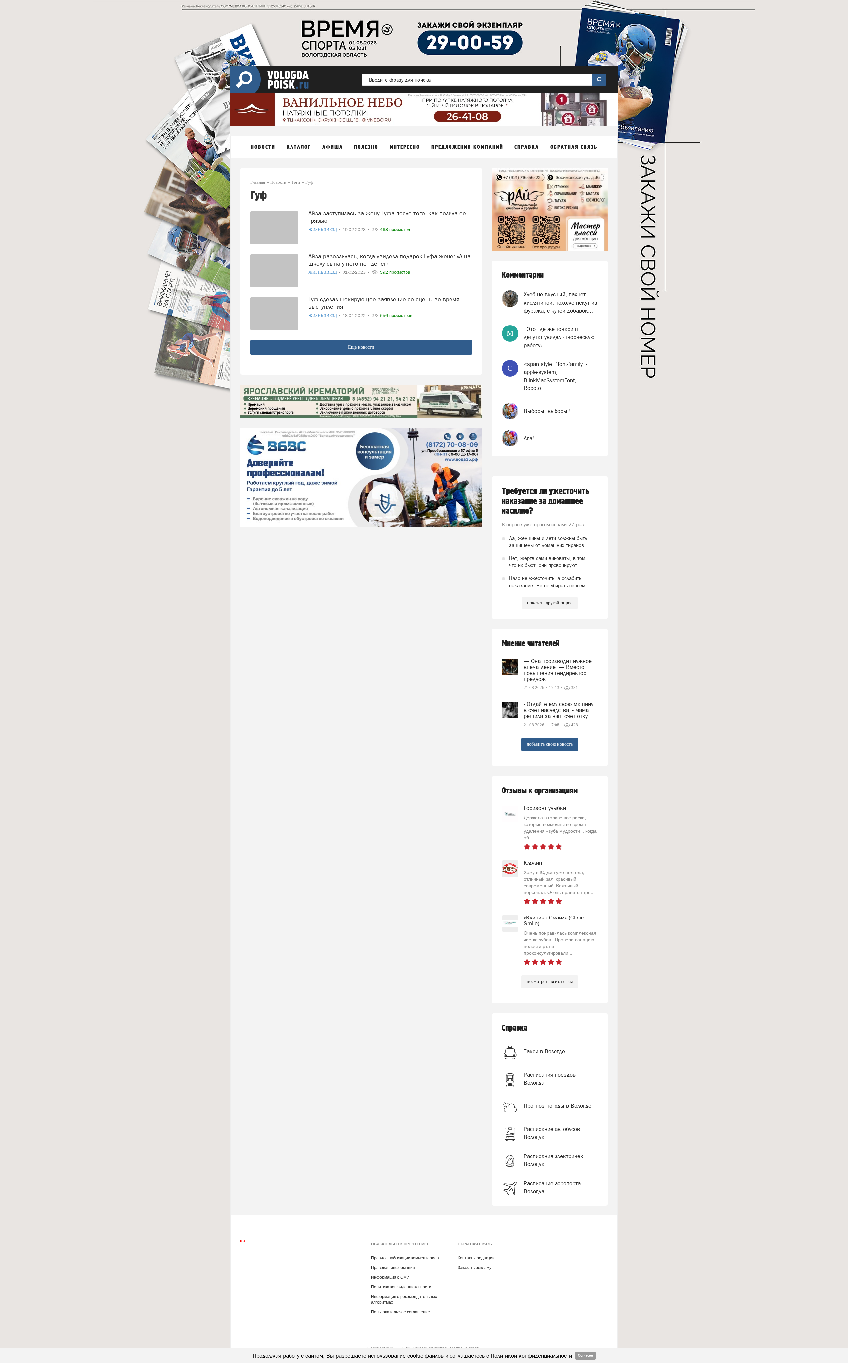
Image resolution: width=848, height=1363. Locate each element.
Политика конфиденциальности (401, 1287)
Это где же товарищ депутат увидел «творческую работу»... (559, 337)
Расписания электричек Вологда (553, 1160)
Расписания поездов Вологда (550, 1078)
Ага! (529, 438)
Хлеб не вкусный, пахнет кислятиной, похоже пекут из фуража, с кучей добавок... (560, 302)
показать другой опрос (549, 602)
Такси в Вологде (544, 1051)
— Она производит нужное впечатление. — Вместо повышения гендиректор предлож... (558, 670)
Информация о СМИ (390, 1277)
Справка (514, 1028)
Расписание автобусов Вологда (552, 1133)
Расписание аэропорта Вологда (552, 1187)
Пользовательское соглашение (400, 1312)
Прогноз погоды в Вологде (557, 1105)
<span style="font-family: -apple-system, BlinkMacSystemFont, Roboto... (555, 376)
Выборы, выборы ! (547, 411)
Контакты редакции (476, 1258)
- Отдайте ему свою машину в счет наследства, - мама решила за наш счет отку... (558, 710)
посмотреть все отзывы (550, 981)
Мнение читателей (530, 643)
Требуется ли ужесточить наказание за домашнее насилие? (545, 501)
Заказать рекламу (474, 1267)
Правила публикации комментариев (405, 1258)
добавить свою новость (550, 744)
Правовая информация (393, 1267)
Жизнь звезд (323, 229)
